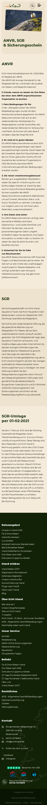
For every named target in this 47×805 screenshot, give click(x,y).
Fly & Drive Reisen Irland (13, 665)
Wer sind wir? (8, 604)
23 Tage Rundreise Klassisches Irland (19, 675)
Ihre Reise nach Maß (11, 554)
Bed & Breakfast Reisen (13, 547)
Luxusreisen (7, 541)
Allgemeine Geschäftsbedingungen (23, 798)
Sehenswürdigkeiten (12, 576)
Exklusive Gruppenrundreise (16, 558)
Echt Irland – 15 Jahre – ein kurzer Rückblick (23, 618)
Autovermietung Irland (13, 583)
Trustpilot (6, 615)
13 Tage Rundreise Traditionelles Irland (20, 678)
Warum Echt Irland (11, 611)
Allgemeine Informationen (14, 572)
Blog (4, 593)
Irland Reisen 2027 (11, 569)
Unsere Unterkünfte (12, 579)
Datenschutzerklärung (13, 700)
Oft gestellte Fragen (11, 653)
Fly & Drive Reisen (10, 534)
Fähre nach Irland (10, 590)
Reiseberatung (9, 640)
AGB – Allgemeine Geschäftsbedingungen (22, 622)
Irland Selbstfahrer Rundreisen (17, 551)
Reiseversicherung (11, 647)
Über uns (6, 682)
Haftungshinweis (10, 707)
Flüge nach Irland (10, 586)
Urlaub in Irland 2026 (12, 530)
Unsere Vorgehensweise (13, 608)
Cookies (5, 703)
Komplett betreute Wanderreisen (18, 544)
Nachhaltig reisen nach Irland (16, 625)
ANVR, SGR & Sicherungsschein (17, 643)
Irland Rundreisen (10, 537)
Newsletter (7, 650)
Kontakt (6, 636)
